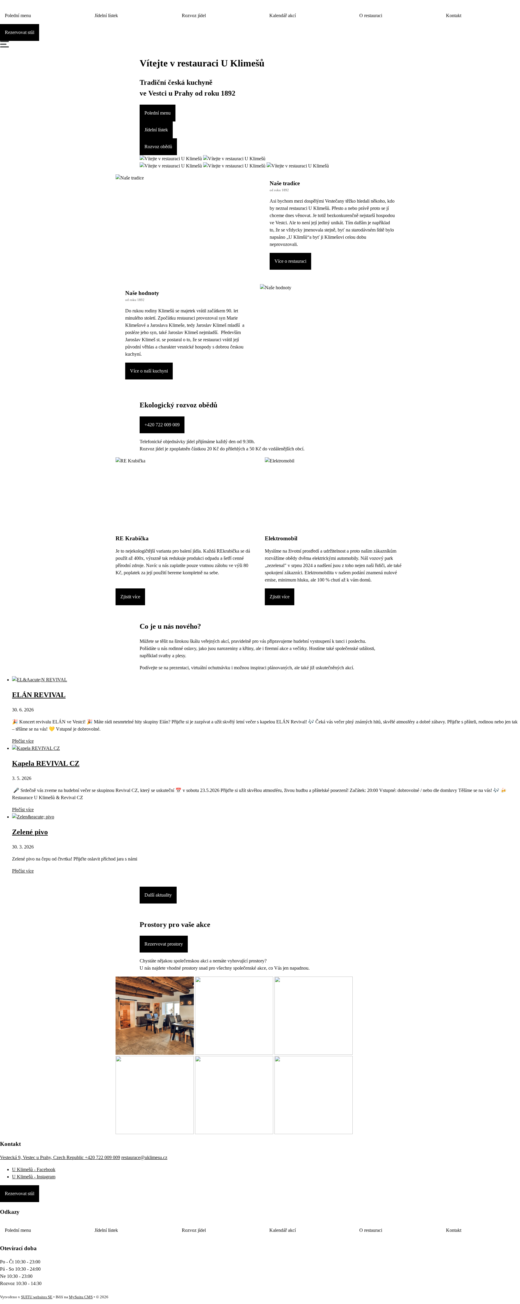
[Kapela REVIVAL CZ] (36, 748)
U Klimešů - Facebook (33, 1169)
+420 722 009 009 (162, 424)
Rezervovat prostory (163, 944)
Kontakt (453, 15)
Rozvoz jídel (194, 15)
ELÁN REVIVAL (39, 695)
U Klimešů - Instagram (33, 1176)
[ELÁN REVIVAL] (39, 679)
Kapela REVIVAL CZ (45, 763)
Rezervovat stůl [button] (19, 32)
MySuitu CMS (81, 1297)
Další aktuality (158, 894)
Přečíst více (23, 741)
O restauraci (370, 15)
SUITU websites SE (36, 1297)
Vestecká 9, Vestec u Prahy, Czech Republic (42, 1157)
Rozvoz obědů (158, 146)
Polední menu (18, 15)
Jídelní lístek (106, 15)
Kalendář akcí (282, 15)
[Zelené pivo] (33, 816)
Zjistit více (130, 596)
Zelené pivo (30, 832)
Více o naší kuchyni (149, 370)
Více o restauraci (290, 261)
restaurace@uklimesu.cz (144, 1157)
